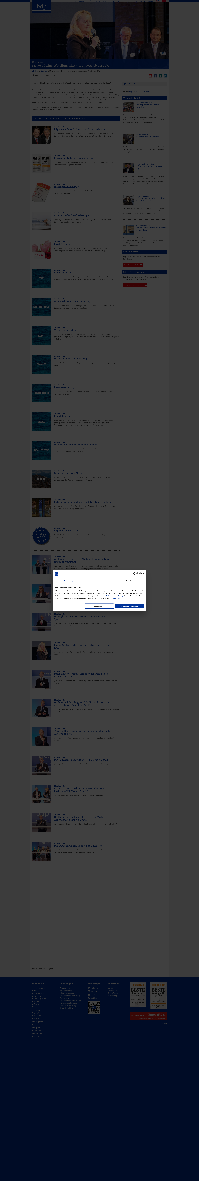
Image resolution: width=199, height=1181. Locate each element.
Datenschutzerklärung (114, 596)
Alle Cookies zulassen (129, 606)
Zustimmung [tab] (68, 581)
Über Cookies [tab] (131, 581)
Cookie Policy (116, 598)
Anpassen (98, 606)
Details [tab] (99, 581)
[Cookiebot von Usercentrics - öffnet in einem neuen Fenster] (135, 574)
